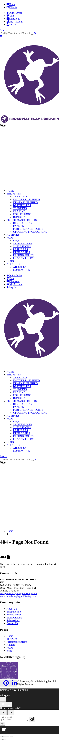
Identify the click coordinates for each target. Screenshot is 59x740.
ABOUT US (13, 264)
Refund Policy (14, 614)
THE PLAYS (14, 193)
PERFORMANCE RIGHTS (22, 220)
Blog (9, 650)
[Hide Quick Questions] (3, 712)
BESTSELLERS (22, 205)
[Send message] (32, 719)
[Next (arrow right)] (4, 739)
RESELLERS (20, 249)
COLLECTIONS (22, 214)
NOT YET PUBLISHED (26, 199)
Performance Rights (17, 641)
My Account (16, 21)
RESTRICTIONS (22, 223)
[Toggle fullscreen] (4, 736)
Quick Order (15, 12)
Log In (12, 24)
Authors (11, 644)
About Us (12, 608)
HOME (10, 190)
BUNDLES (19, 217)
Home (12, 4)
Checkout (15, 18)
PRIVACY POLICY (24, 258)
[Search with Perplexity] (2, 724)
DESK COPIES (21, 252)
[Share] (8, 736)
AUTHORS (13, 234)
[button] (3, 30)
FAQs (10, 237)
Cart (12, 15)
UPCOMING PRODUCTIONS (30, 231)
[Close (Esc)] (11, 736)
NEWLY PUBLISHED (25, 202)
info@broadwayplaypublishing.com (18, 593)
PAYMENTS (20, 225)
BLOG (10, 261)
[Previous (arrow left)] (1, 739)
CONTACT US (21, 270)
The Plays (12, 638)
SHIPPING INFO (22, 243)
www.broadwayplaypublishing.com (18, 596)
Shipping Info (14, 611)
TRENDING (20, 208)
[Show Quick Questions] (10, 712)
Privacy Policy (14, 617)
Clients (13, 7)
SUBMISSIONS (22, 246)
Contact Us (12, 623)
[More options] (3, 699)
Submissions (13, 620)
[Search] (32, 34)
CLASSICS (19, 211)
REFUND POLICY (23, 255)
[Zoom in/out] (1, 736)
